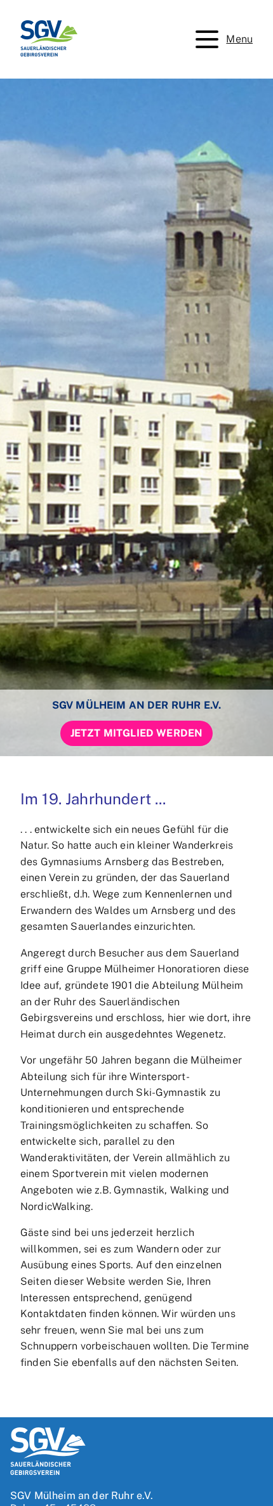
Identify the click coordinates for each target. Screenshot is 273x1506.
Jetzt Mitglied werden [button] (136, 733)
